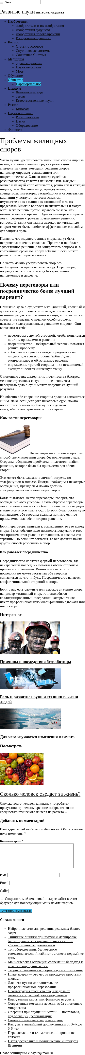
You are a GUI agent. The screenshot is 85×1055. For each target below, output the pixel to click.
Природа (14, 88)
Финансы (15, 130)
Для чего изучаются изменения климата (37, 736)
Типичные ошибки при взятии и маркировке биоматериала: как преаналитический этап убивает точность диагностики (42, 941)
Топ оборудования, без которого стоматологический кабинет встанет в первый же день (46, 953)
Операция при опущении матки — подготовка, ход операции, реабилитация (44, 1014)
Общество (15, 80)
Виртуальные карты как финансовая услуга (41, 999)
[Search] (1, 3)
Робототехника (27, 117)
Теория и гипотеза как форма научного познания (45, 970)
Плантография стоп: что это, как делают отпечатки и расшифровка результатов (39, 993)
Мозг (20, 71)
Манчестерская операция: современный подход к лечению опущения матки (45, 964)
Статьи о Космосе (29, 46)
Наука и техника (20, 113)
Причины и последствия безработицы (35, 661)
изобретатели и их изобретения (40, 26)
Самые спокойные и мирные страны (35, 1020)
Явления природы (29, 92)
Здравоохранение (29, 63)
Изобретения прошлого (33, 38)
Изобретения (17, 21)
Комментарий (12, 841)
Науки (20, 121)
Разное (13, 105)
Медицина (16, 59)
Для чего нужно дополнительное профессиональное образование (33, 985)
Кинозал (22, 109)
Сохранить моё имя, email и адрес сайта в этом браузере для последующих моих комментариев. (38, 901)
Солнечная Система (31, 55)
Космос (13, 42)
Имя (3, 875)
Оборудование (27, 125)
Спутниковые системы (33, 51)
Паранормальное (28, 84)
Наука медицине (28, 67)
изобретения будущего (33, 30)
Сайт (4, 891)
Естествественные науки (35, 100)
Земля (20, 96)
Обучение (15, 76)
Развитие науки (17, 12)
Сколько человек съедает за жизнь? (40, 794)
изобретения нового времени (38, 34)
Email (4, 883)
